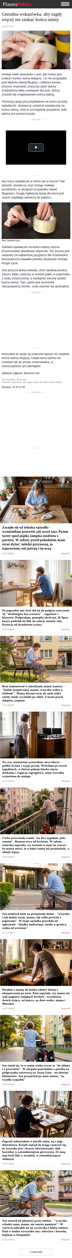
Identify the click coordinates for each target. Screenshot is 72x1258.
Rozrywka (66, 554)
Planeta (17, 4)
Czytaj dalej (36, 1251)
